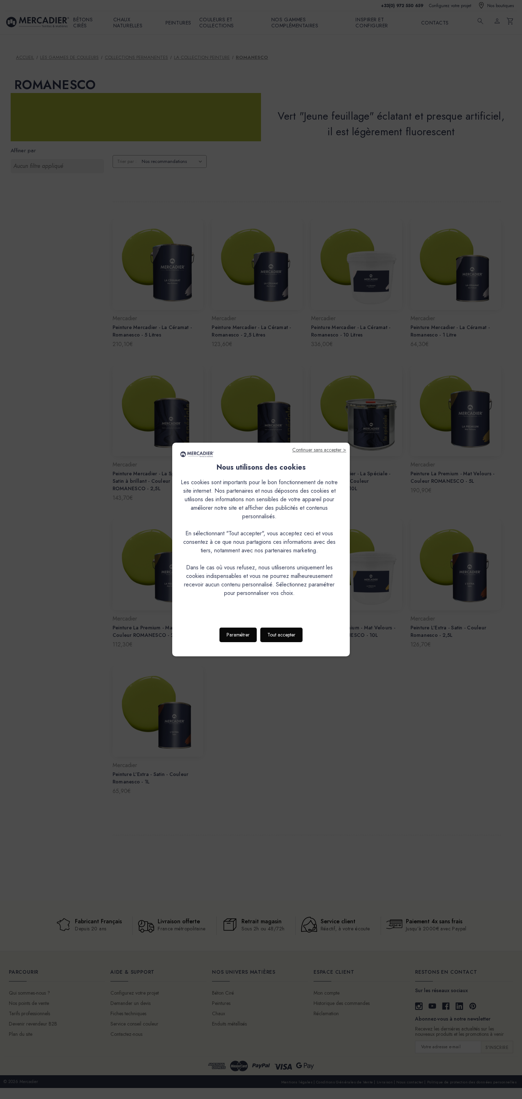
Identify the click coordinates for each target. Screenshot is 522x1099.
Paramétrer (238, 634)
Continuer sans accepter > (319, 449)
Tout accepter (281, 634)
